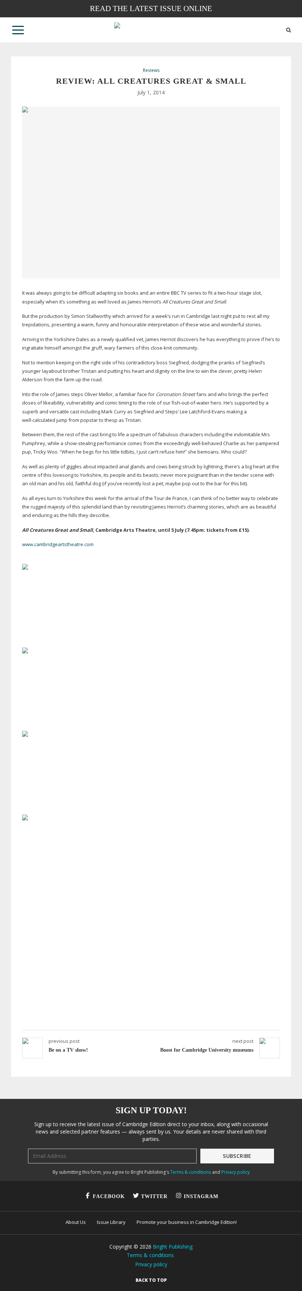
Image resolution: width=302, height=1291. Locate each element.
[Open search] (288, 30)
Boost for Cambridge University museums (206, 1050)
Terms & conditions (190, 1172)
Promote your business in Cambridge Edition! (187, 1222)
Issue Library (111, 1222)
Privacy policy (235, 1172)
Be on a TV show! (68, 1050)
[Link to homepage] (151, 29)
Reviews (151, 70)
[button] (18, 30)
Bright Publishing (173, 1246)
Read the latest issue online (151, 8)
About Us (76, 1222)
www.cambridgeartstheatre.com (58, 544)
